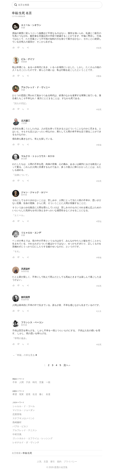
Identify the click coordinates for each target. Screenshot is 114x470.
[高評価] (14, 48)
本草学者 (25, 271)
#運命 (98, 76)
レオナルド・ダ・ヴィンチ (26, 442)
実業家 (24, 62)
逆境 (28, 394)
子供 (28, 382)
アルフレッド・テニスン (25, 430)
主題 (46, 461)
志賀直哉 (17, 414)
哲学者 (24, 195)
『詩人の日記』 (20, 103)
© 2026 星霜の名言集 (57, 467)
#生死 (98, 48)
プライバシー (70, 461)
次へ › (67, 365)
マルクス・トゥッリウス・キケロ (37, 156)
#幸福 (98, 145)
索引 (52, 461)
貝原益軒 (25, 269)
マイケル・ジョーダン (24, 410)
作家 (23, 28)
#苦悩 (98, 221)
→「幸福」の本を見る (24, 355)
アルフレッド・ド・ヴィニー (35, 87)
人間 (21, 382)
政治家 (24, 158)
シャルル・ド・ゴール (24, 406)
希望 (15, 394)
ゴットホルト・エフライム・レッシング (33, 438)
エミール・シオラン (31, 25)
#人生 (98, 311)
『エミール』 (19, 215)
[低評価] (18, 48)
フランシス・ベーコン (32, 322)
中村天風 (17, 434)
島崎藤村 (17, 422)
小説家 (24, 123)
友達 (48, 394)
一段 (48, 382)
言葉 (41, 382)
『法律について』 (21, 175)
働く (41, 394)
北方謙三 (25, 120)
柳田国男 (25, 297)
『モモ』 (16, 251)
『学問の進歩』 (20, 338)
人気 (39, 461)
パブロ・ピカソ (20, 426)
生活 (35, 394)
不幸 (15, 382)
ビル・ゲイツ (27, 59)
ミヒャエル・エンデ (31, 232)
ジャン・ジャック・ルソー (34, 192)
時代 (35, 382)
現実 (21, 394)
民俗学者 (25, 299)
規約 (59, 461)
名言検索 (16, 453)
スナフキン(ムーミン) (23, 418)
